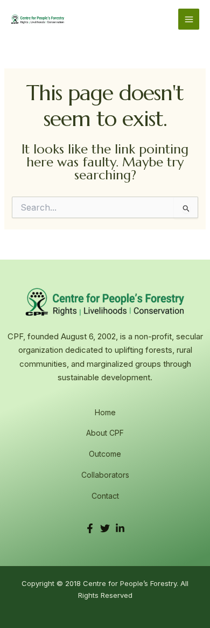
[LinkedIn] (120, 528)
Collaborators (105, 474)
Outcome (105, 453)
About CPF (105, 432)
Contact (105, 495)
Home (105, 412)
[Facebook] (90, 528)
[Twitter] (105, 528)
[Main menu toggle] (188, 19)
